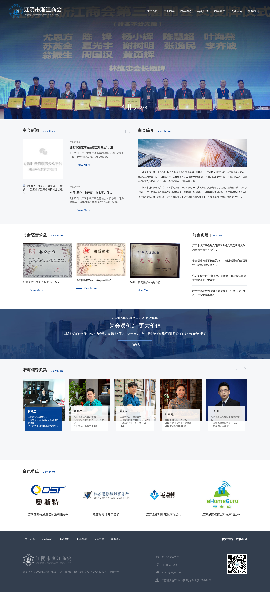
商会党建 (219, 11)
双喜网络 (241, 539)
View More (49, 131)
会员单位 (202, 11)
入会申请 (236, 11)
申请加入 (135, 344)
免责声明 (115, 571)
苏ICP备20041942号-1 (96, 571)
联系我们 (253, 11)
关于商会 (169, 11)
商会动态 (186, 11)
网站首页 (152, 11)
